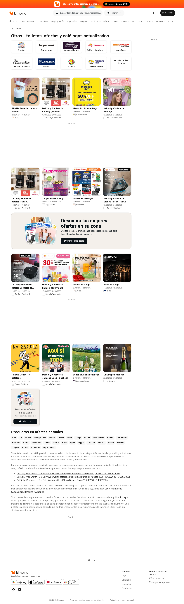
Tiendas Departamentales (124, 21)
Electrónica (43, 21)
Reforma (28, 491)
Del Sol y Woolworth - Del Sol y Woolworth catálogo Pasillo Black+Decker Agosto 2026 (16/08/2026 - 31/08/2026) (73, 476)
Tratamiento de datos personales (122, 600)
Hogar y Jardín (57, 21)
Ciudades (126, 583)
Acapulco (39, 491)
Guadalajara (17, 491)
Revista (150, 21)
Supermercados (28, 21)
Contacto (126, 579)
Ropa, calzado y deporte (77, 21)
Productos (160, 21)
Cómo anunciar (157, 578)
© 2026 (56, 600)
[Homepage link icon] (89, 560)
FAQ (124, 575)
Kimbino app (121, 497)
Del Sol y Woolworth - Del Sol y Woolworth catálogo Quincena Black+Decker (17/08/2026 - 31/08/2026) (68, 473)
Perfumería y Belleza (100, 21)
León (107, 488)
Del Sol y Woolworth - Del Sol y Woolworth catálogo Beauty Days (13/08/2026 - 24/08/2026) (62, 480)
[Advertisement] (73, 143)
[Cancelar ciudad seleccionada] (120, 13)
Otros (140, 21)
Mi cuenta (168, 13)
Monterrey (116, 488)
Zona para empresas (159, 582)
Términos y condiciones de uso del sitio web (87, 600)
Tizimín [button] (114, 12)
